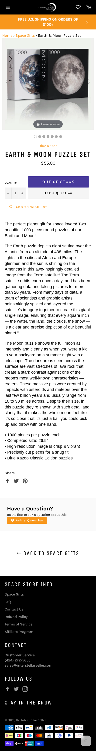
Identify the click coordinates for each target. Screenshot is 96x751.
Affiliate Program (19, 631)
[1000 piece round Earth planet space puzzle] (39, 136)
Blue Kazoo (48, 146)
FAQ (8, 601)
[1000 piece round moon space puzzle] (43, 136)
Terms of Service (18, 624)
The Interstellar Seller (31, 720)
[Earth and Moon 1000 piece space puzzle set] (35, 136)
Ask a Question (58, 193)
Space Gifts (25, 35)
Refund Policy (16, 616)
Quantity (11, 182)
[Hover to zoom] (48, 83)
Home (7, 35)
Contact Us (14, 609)
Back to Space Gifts (50, 553)
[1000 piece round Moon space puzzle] (56, 136)
